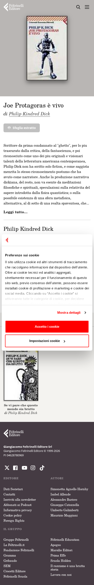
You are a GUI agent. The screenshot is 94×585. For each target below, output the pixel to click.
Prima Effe (58, 555)
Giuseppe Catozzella (64, 504)
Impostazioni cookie (44, 341)
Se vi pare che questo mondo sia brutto (21, 407)
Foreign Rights (13, 520)
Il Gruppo (12, 529)
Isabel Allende (60, 494)
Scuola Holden (60, 560)
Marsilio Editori (61, 550)
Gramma (9, 555)
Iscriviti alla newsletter (19, 499)
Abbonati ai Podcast (17, 504)
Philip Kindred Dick (29, 113)
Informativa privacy (17, 510)
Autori (56, 478)
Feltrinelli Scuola (15, 576)
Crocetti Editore (14, 571)
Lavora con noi (60, 574)
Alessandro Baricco (63, 499)
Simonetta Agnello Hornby (69, 489)
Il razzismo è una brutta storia (67, 568)
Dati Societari (13, 489)
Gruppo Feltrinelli (16, 539)
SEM (6, 566)
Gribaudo (10, 560)
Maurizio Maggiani (64, 515)
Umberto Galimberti (64, 510)
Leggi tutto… (15, 212)
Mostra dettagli (69, 312)
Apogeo (55, 545)
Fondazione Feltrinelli (18, 550)
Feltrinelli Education (64, 539)
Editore (11, 478)
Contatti (9, 494)
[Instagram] (41, 467)
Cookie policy (12, 515)
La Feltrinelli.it (13, 545)
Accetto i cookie (47, 326)
